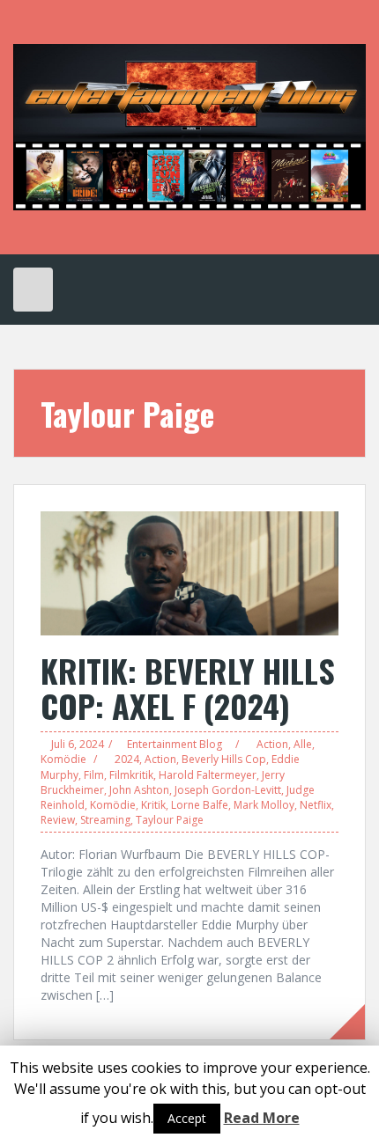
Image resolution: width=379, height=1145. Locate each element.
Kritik (153, 804)
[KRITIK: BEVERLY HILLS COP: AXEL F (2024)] (189, 572)
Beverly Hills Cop (224, 759)
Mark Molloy (264, 804)
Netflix (315, 804)
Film (94, 774)
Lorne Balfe (199, 804)
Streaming (105, 819)
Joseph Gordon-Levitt (228, 789)
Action (272, 744)
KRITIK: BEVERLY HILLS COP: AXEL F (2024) (188, 688)
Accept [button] (186, 1118)
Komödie (63, 759)
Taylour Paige (170, 819)
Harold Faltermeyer (207, 774)
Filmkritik (131, 774)
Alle (303, 744)
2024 (127, 759)
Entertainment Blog (174, 744)
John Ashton (139, 789)
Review (58, 819)
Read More (262, 1117)
